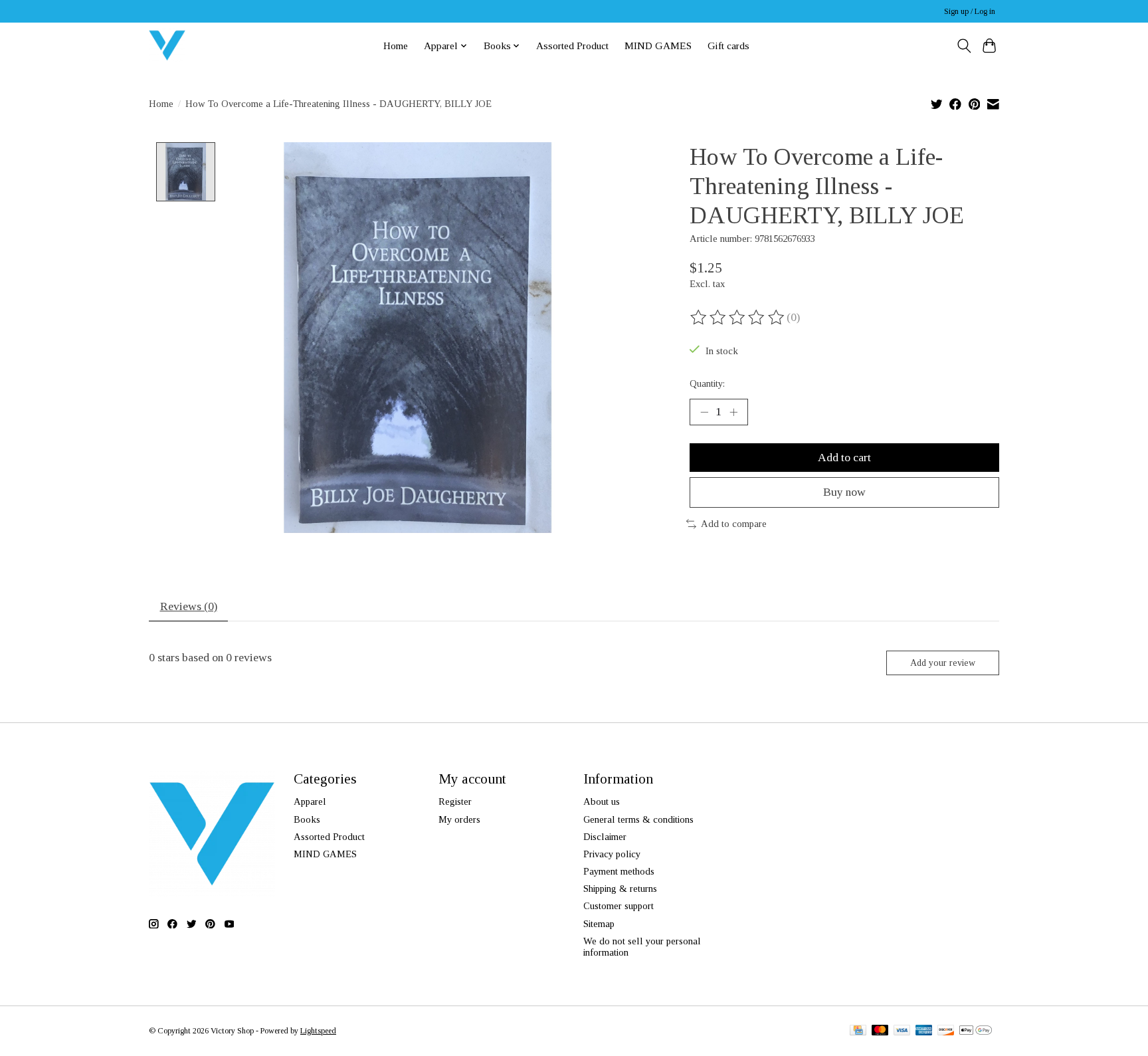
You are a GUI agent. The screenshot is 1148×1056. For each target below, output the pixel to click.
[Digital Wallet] (975, 1031)
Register (455, 801)
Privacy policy (611, 854)
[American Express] (924, 1031)
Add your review (942, 662)
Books (307, 819)
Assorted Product (572, 45)
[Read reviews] (738, 317)
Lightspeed (318, 1030)
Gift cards (728, 45)
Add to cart (844, 457)
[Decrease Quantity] (704, 412)
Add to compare (734, 523)
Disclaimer (604, 836)
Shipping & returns (620, 888)
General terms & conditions (638, 819)
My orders (459, 819)
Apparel (310, 801)
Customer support (618, 905)
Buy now (844, 491)
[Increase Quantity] (733, 412)
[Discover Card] (946, 1031)
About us (601, 801)
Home (395, 45)
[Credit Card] (858, 1031)
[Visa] (902, 1031)
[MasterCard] (880, 1031)
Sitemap (599, 923)
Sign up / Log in (969, 11)
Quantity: (707, 383)
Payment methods (618, 871)
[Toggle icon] (963, 46)
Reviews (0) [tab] (188, 606)
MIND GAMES (658, 45)
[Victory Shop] (167, 45)
